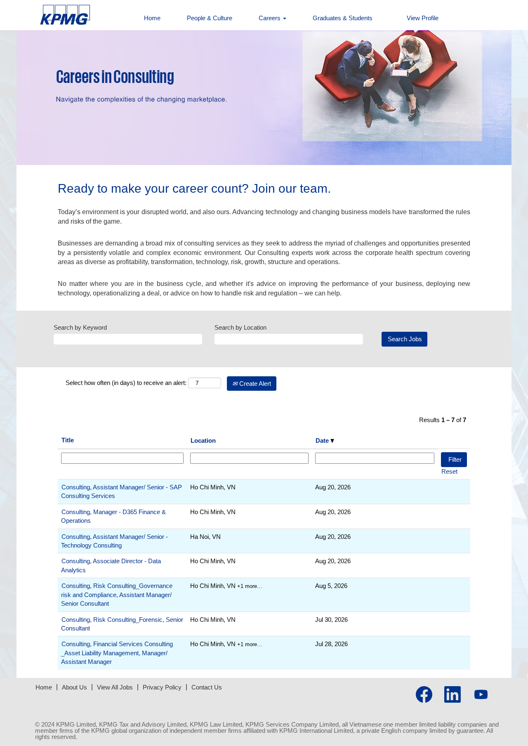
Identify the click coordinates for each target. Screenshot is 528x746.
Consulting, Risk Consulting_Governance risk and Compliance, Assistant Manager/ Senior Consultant (116, 594)
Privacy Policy (162, 687)
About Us (74, 687)
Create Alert (254, 383)
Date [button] (323, 440)
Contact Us (206, 687)
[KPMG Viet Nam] (48, 15)
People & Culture (209, 17)
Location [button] (203, 440)
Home (152, 17)
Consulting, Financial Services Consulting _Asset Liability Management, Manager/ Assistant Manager (117, 652)
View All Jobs (115, 687)
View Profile (422, 17)
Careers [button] (270, 17)
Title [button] (67, 440)
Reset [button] (449, 471)
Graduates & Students (342, 17)
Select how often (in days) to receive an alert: (126, 382)
